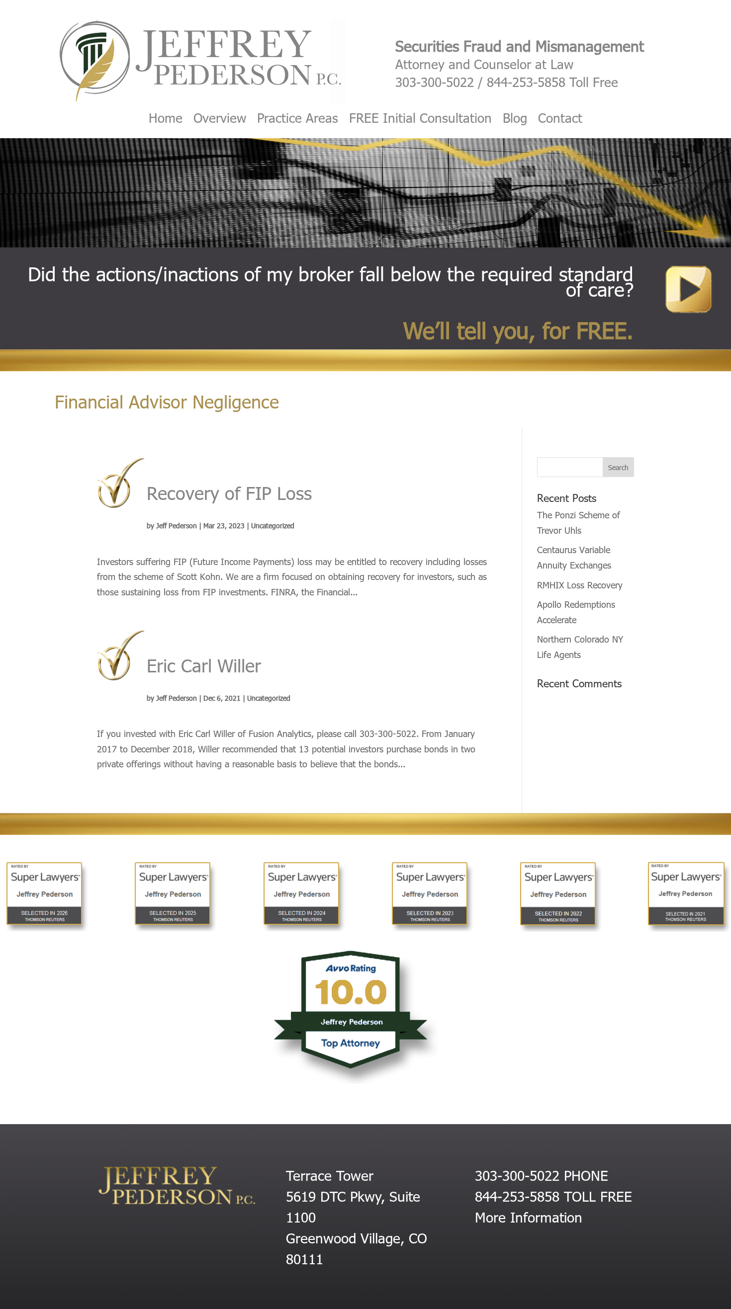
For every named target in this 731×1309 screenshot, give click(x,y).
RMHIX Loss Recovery (580, 584)
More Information (528, 1217)
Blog (515, 119)
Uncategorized (272, 525)
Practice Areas (297, 119)
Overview (219, 119)
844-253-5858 (526, 82)
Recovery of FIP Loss (229, 492)
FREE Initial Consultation (420, 119)
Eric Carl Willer (204, 665)
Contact (560, 119)
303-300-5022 (434, 82)
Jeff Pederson (176, 525)
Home (166, 119)
